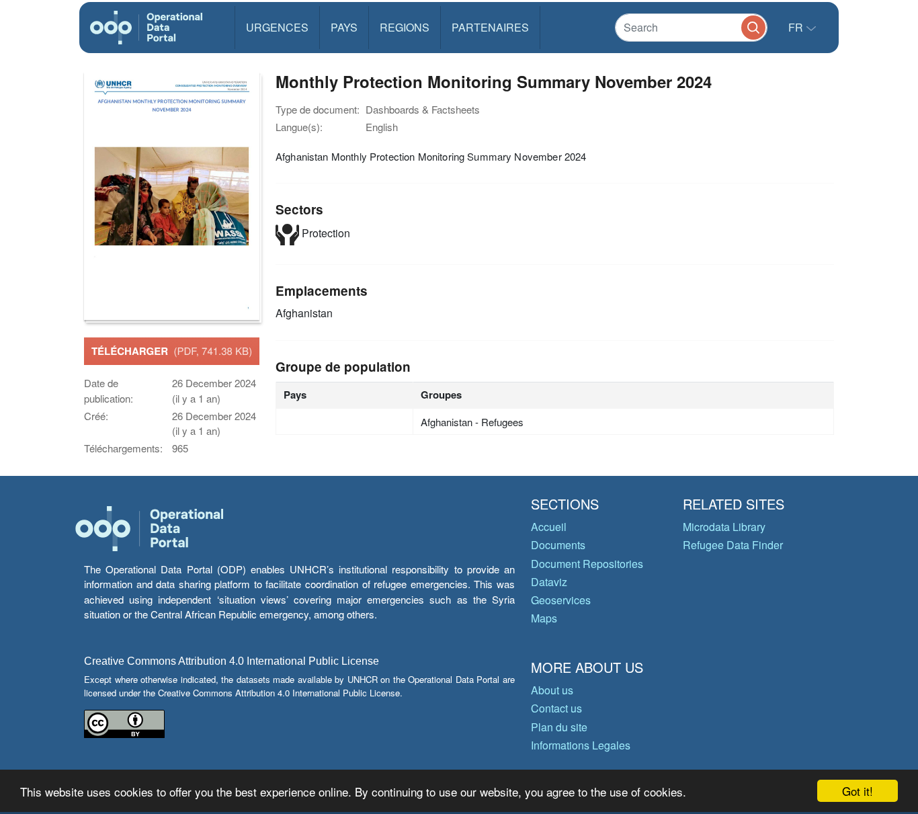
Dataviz (549, 581)
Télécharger (171, 350)
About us (552, 690)
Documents (558, 545)
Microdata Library (724, 526)
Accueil (549, 526)
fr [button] (797, 27)
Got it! (857, 790)
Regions (404, 27)
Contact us (556, 708)
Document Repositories (587, 563)
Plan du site (559, 727)
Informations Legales (580, 745)
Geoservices (561, 600)
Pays (344, 27)
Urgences (277, 27)
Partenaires (490, 27)
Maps (544, 618)
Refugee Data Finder (733, 545)
